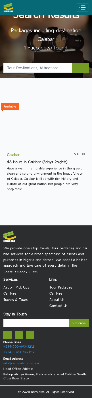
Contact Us (58, 306)
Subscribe (79, 323)
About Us (56, 299)
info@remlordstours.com (21, 363)
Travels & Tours (15, 299)
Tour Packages (60, 287)
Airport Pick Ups (16, 287)
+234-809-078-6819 (18, 352)
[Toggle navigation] (82, 7)
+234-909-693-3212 (18, 346)
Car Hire (9, 293)
